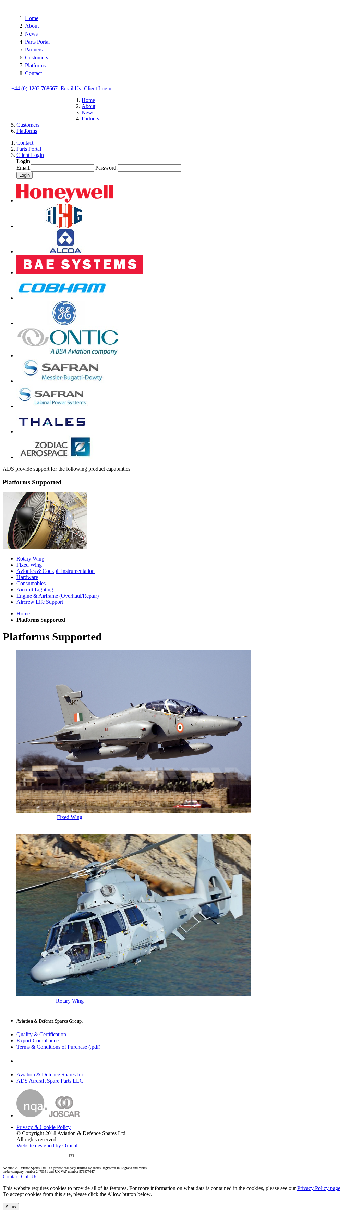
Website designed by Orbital (46, 1145)
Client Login (97, 88)
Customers (36, 57)
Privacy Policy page (318, 1188)
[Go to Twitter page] (39, 1159)
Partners (34, 50)
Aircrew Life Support (39, 602)
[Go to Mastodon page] (71, 1159)
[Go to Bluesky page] (21, 1159)
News (31, 34)
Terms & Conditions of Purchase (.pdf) (58, 1047)
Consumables (31, 583)
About (32, 26)
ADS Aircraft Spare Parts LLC (49, 1081)
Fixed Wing (29, 565)
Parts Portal (37, 42)
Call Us (29, 1176)
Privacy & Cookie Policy (43, 1127)
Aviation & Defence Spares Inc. (50, 1074)
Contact (33, 73)
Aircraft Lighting (34, 589)
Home (31, 18)
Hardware (27, 577)
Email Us (71, 88)
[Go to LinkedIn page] (55, 1159)
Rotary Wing (30, 559)
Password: (106, 168)
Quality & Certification (41, 1034)
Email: (23, 168)
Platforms (35, 65)
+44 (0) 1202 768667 (34, 88)
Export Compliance (37, 1040)
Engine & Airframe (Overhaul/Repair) (57, 596)
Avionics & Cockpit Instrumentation (55, 571)
